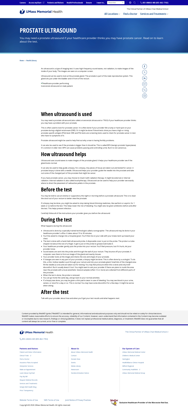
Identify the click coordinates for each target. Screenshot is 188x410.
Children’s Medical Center (131, 356)
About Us (75, 348)
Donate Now (75, 359)
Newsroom (75, 369)
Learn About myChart (27, 373)
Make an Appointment (27, 369)
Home (22, 60)
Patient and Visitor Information (30, 352)
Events (73, 362)
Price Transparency (26, 390)
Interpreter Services (26, 366)
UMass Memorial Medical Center (133, 352)
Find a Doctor (130, 14)
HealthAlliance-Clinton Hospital (133, 362)
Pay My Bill (23, 376)
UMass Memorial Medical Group (133, 373)
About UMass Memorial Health (82, 352)
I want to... (101, 2)
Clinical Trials (25, 355)
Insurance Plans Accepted (29, 362)
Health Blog (28, 387)
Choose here (112, 3)
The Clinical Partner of (146, 332)
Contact (74, 356)
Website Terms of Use (29, 400)
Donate (89, 2)
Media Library (76, 366)
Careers (23, 2)
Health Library (31, 60)
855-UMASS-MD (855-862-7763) (155, 2)
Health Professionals (75, 2)
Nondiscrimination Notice (80, 373)
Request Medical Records (29, 380)
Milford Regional (128, 366)
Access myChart (36, 2)
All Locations (111, 14)
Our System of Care (130, 348)
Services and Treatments (153, 14)
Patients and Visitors (55, 2)
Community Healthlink (130, 369)
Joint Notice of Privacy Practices (78, 400)
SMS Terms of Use (51, 400)
